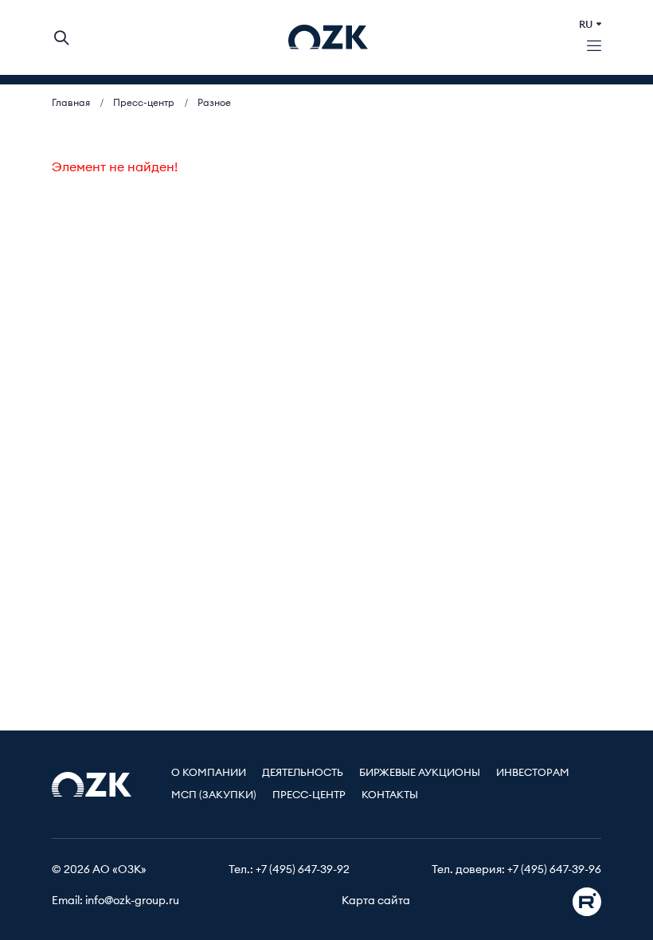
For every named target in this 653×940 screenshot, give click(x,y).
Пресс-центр (309, 795)
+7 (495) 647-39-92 (303, 869)
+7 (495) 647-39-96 (554, 869)
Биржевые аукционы (419, 773)
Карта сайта (376, 901)
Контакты (390, 795)
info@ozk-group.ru (132, 901)
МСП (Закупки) (213, 795)
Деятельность (302, 773)
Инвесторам (532, 773)
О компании (208, 773)
